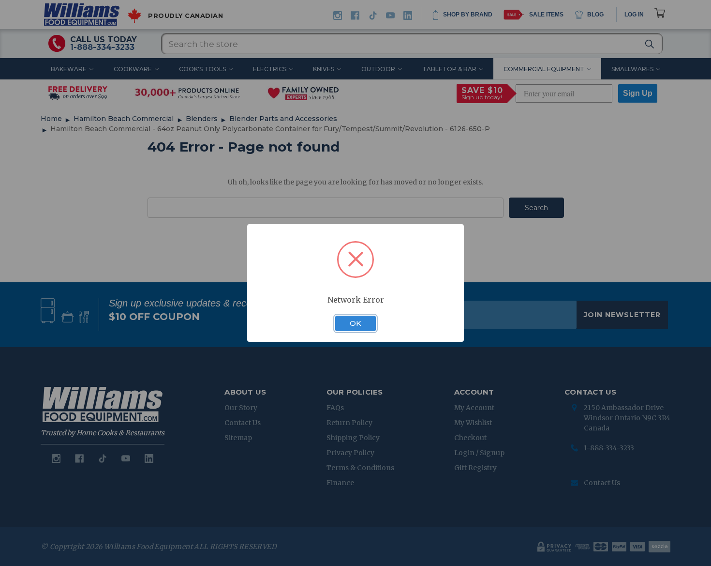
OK (355, 323)
